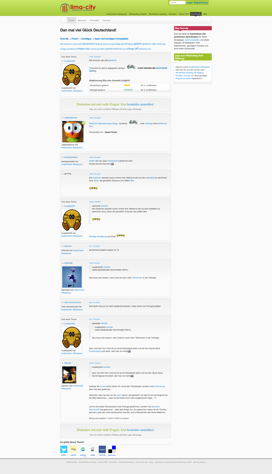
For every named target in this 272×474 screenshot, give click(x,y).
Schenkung (160, 386)
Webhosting (72, 462)
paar (163, 43)
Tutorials (106, 20)
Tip (90, 68)
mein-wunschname (72, 302)
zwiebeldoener (70, 117)
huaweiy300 (69, 60)
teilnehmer (118, 48)
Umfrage (149, 123)
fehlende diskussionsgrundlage (108, 43)
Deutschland (113, 160)
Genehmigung (95, 351)
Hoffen (92, 160)
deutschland (88, 43)
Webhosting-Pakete (138, 13)
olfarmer (68, 246)
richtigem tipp (83, 48)
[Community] (65, 18)
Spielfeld (150, 177)
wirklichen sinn (145, 48)
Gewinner (97, 177)
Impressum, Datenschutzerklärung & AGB (173, 462)
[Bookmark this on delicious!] (112, 455)
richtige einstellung (68, 48)
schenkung (94, 48)
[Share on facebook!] (103, 455)
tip (124, 48)
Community (196, 13)
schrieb (104, 205)
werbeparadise (71, 157)
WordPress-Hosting (157, 13)
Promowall (94, 20)
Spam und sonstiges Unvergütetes (111, 38)
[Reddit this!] (94, 455)
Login (190, 2)
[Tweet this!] (65, 455)
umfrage (130, 48)
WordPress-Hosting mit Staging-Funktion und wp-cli (190, 74)
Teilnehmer (137, 277)
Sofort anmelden (192, 39)
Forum (71, 20)
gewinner (147, 43)
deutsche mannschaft (73, 43)
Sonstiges (86, 38)
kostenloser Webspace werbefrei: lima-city (88, 8)
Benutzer (82, 20)
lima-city (64, 38)
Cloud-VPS (183, 13)
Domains (173, 13)
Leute (102, 386)
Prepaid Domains (183, 78)
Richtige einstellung (98, 236)
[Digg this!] (74, 455)
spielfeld (109, 48)
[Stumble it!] (84, 455)
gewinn (138, 43)
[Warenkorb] (209, 12)
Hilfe (205, 13)
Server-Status (199, 462)
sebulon (67, 362)
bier (62, 43)
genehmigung (127, 43)
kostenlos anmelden (140, 104)
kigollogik (68, 262)
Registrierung (201, 2)
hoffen (153, 43)
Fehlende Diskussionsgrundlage (103, 123)
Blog (151, 462)
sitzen (102, 48)
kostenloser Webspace (116, 13)
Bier (132, 180)
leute (159, 43)
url (136, 48)
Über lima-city (141, 462)
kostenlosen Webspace (71, 90)
